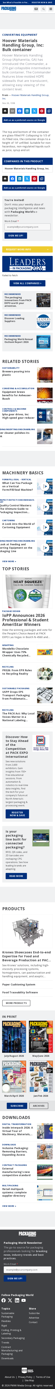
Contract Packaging (14, 1165)
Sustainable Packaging (15, 688)
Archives (39, 1105)
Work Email (12, 221)
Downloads (9, 1144)
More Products (16, 1003)
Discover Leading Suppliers (14, 320)
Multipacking (10, 1185)
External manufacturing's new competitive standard (16, 1172)
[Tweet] (34, 111)
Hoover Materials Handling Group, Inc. (27, 168)
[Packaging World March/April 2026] (14, 1077)
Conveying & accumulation (18, 388)
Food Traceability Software (20, 992)
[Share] (20, 111)
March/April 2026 (14, 1095)
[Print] (5, 111)
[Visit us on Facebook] (3, 1300)
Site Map (29, 1380)
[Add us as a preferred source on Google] (49, 111)
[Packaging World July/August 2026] (14, 1037)
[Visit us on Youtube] (23, 1300)
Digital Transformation (16, 1124)
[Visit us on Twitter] (10, 1300)
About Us (10, 1377)
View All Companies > (27, 283)
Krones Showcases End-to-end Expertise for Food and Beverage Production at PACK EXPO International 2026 (26, 956)
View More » (9, 561)
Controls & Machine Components (14, 410)
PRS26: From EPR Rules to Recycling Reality (17, 672)
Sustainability (10, 368)
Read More (16, 876)
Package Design (11, 611)
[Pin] (42, 111)
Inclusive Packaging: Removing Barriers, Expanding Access (15, 1151)
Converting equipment (19, 34)
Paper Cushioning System (18, 984)
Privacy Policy (25, 1377)
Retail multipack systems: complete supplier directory (14, 1192)
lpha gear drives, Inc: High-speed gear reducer (18, 416)
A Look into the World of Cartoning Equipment (18, 525)
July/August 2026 (14, 1055)
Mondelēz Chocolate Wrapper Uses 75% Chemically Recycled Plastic (15, 652)
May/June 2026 (40, 1055)
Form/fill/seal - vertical (16, 479)
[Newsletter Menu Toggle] (36, 9)
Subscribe (17, 1105)
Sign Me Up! (15, 235)
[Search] (43, 9)
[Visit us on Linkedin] (17, 1300)
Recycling (8, 666)
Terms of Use (43, 1377)
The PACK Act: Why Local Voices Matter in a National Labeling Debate (18, 717)
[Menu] (51, 9)
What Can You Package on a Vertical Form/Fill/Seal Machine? (17, 486)
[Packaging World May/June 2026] (41, 1037)
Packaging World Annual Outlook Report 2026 (19, 340)
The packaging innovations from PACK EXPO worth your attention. (18, 301)
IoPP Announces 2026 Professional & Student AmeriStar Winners (25, 620)
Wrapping (8, 645)
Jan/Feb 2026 (41, 1095)
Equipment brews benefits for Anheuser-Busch (17, 395)
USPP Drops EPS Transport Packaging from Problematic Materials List (16, 695)
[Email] (12, 111)
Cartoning (8, 520)
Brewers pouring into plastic (16, 373)
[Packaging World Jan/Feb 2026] (41, 1077)
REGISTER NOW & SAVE (17, 814)
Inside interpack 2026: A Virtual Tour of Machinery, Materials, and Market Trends (17, 1131)
